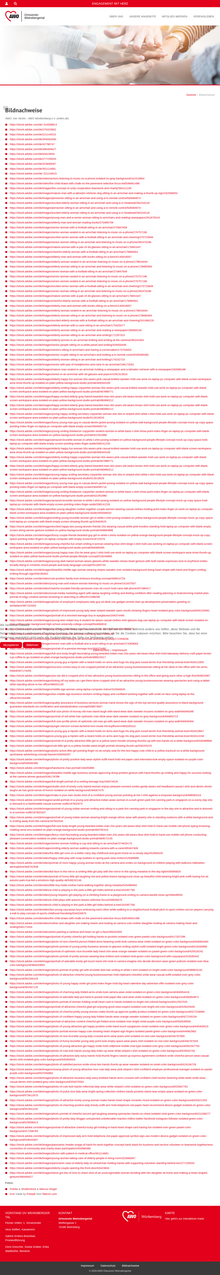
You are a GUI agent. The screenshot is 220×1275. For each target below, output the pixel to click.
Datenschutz (101, 650)
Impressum (119, 650)
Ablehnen (32, 645)
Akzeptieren (11, 645)
